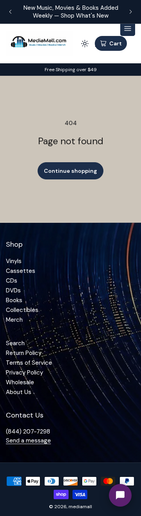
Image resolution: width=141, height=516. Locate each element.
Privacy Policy (24, 372)
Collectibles (22, 310)
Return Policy (24, 353)
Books (14, 300)
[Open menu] (127, 28)
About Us (18, 392)
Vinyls (14, 261)
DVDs (13, 290)
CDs (11, 281)
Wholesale (20, 382)
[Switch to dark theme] (84, 43)
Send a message (28, 440)
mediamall (80, 506)
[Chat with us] (120, 495)
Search (15, 343)
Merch (14, 320)
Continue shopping (70, 170)
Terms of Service (29, 363)
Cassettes (20, 271)
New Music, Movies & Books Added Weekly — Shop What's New (70, 12)
